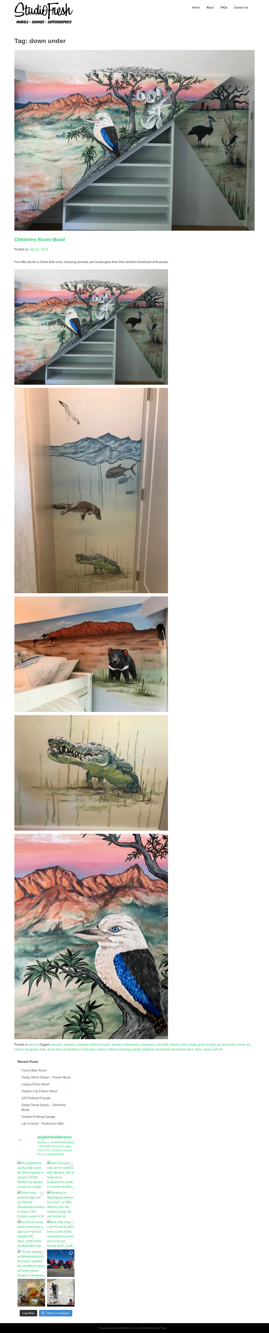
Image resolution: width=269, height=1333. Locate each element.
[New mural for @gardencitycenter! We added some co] (61, 1263)
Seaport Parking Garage (38, 1116)
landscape (88, 1049)
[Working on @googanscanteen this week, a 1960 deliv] (61, 1204)
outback (112, 1049)
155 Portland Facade (36, 1098)
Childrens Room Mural (39, 239)
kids (43, 1049)
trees (198, 1049)
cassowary (146, 1044)
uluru (207, 1049)
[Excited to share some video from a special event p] (31, 1233)
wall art (217, 1049)
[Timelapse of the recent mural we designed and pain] (61, 1293)
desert (174, 1044)
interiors (34, 1044)
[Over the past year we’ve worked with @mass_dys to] (61, 1174)
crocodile (162, 1044)
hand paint (228, 1044)
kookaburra (71, 1049)
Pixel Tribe (161, 1328)
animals (56, 1044)
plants (136, 1049)
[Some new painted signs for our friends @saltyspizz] (31, 1204)
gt (218, 1044)
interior (19, 1049)
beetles (117, 1044)
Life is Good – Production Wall (42, 1123)
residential (162, 1049)
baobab (82, 1044)
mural (101, 1049)
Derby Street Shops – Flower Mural (45, 1077)
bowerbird (131, 1044)
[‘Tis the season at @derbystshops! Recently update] (31, 1263)
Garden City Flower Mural (39, 1091)
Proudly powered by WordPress (114, 1328)
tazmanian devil (183, 1049)
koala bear (54, 1049)
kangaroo (32, 1049)
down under (188, 1044)
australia (69, 1044)
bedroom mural (99, 1044)
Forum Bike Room (34, 1070)
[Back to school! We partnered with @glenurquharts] (31, 1293)
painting (124, 1049)
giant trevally (207, 1044)
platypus (148, 1049)
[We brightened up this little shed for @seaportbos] (31, 1174)
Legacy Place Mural (35, 1084)
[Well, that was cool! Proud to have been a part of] (61, 1233)
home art (244, 1044)
